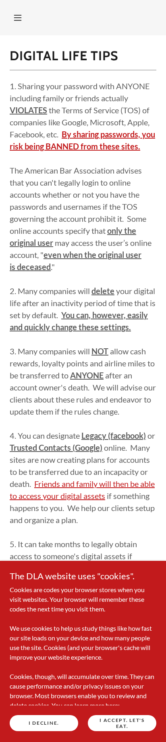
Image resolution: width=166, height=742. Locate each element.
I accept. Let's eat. (122, 723)
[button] (18, 18)
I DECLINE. (44, 723)
